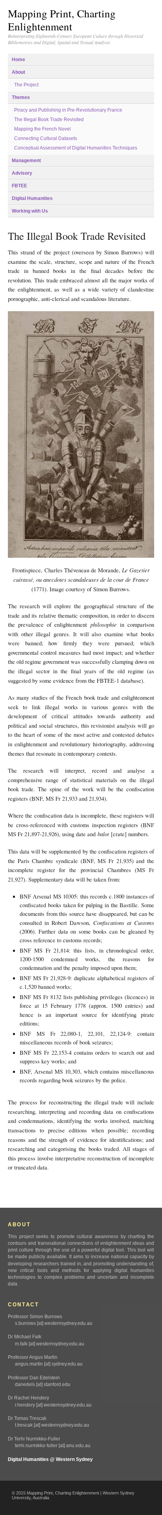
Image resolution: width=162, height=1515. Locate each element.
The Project (26, 85)
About (18, 72)
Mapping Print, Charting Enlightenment (62, 20)
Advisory (22, 173)
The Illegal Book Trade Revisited (49, 119)
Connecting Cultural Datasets (45, 138)
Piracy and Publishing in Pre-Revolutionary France (68, 110)
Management (26, 160)
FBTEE (19, 186)
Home (18, 59)
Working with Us (30, 211)
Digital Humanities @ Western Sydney (50, 1459)
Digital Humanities (32, 198)
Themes (21, 97)
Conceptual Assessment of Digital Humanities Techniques (75, 148)
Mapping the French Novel (42, 129)
